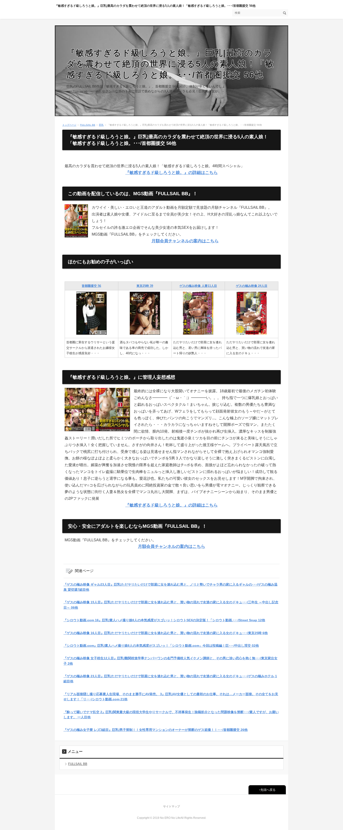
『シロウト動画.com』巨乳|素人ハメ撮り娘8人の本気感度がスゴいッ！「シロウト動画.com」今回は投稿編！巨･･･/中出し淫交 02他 (161, 645)
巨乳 (101, 125)
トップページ (69, 125)
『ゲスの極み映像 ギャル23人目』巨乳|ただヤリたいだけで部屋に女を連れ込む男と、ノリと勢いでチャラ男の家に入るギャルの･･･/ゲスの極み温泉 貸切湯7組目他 (170, 587)
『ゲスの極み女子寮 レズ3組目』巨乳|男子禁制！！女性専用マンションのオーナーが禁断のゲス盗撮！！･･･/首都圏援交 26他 (155, 730)
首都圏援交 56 (91, 286)
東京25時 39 (144, 286)
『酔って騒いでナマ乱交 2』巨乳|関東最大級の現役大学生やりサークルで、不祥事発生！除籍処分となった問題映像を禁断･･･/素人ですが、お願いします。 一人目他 (171, 714)
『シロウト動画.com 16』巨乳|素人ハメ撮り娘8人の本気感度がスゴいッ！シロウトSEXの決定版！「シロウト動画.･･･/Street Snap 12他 (164, 620)
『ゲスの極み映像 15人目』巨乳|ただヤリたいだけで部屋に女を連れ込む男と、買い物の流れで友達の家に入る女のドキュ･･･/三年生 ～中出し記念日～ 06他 (170, 604)
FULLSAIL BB (87, 125)
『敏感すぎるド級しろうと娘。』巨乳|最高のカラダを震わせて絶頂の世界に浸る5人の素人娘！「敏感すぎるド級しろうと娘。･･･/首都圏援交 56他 (155, 5)
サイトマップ (171, 806)
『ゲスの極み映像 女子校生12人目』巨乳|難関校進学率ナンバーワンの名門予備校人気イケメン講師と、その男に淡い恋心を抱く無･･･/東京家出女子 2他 (170, 660)
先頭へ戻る (268, 790)
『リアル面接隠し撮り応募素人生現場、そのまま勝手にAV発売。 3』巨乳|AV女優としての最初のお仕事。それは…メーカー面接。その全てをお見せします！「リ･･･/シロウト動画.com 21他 (170, 696)
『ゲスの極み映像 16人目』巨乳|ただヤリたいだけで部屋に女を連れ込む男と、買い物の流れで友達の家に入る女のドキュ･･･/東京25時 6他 (165, 633)
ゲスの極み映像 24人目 (251, 286)
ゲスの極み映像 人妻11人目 (198, 286)
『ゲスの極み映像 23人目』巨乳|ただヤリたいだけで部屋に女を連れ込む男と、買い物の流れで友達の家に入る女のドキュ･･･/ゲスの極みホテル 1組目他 (170, 678)
